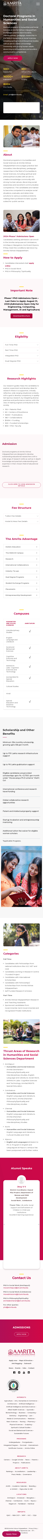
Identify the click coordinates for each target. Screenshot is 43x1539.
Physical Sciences (16, 1424)
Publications (25, 1463)
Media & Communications (16, 1418)
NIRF (23, 1515)
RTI (33, 1530)
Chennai (8, 1501)
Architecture (12, 1404)
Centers (7, 1460)
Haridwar (31, 1504)
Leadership (31, 1471)
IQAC (8, 1515)
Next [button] (39, 1224)
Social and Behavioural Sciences (21, 1430)
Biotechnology (11, 1413)
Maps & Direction (25, 1360)
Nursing (22, 1421)
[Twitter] (19, 1372)
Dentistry (12, 1415)
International (33, 1445)
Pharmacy (31, 1421)
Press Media (16, 1474)
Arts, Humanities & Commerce (26, 1401)
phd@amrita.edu (15, 95)
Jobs (24, 1368)
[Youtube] (24, 1372)
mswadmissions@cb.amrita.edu (16, 1294)
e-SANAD (13, 1489)
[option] (21, 1224)
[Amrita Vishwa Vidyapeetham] (12, 4)
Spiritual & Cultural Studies (20, 1427)
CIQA (34, 1515)
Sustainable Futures (21, 1433)
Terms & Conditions (22, 1533)
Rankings (9, 1471)
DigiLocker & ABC (26, 1489)
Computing (31, 1413)
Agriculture (8, 1401)
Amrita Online (30, 1448)
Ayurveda (30, 1410)
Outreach (27, 1363)
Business (22, 1413)
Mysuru (33, 1501)
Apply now (13, 1360)
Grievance (11, 1530)
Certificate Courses (15, 1448)
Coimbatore (17, 1501)
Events (17, 1368)
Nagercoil (12, 1504)
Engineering (22, 1415)
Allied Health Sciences (16, 1410)
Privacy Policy (33, 1528)
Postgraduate (27, 1442)
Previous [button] (4, 1224)
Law (30, 1415)
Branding (32, 1486)
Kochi (26, 1501)
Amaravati (20, 1498)
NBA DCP (16, 1515)
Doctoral (23, 1445)
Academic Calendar (19, 1486)
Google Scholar (17, 1460)
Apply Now (13, 58)
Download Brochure (21, 316)
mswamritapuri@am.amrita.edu (15, 1288)
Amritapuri (11, 1498)
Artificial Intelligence (26, 1404)
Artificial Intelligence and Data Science (20, 1407)
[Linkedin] (29, 1372)
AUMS (8, 1486)
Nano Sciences (12, 1421)
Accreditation (20, 1471)
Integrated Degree (11, 1445)
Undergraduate (14, 1442)
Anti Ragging (17, 1363)
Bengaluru (30, 1498)
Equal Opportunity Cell (23, 1530)
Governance (27, 1474)
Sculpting (28, 1424)
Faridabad (21, 1504)
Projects (16, 1463)
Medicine (31, 1418)
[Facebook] (14, 1372)
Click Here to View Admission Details (21, 485)
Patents (35, 1460)
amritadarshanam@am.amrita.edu (16, 1301)
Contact (31, 1368)
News (11, 1368)
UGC (29, 1515)
